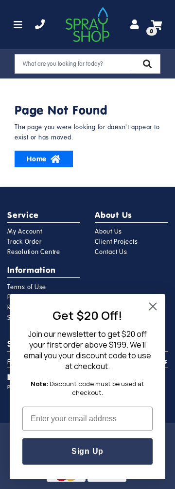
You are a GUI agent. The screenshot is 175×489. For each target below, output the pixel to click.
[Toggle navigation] (18, 25)
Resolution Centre (33, 252)
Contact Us (111, 252)
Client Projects (116, 242)
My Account (24, 231)
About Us (108, 231)
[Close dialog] (152, 306)
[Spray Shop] (87, 24)
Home (37, 159)
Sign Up (87, 451)
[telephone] (40, 25)
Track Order (24, 242)
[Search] (145, 64)
